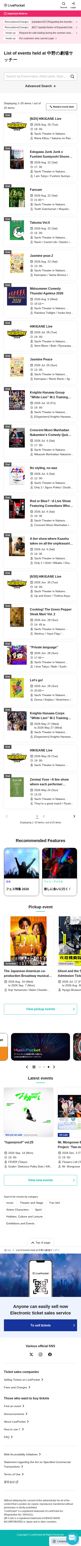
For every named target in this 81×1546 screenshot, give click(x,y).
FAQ (6, 1437)
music (10, 1202)
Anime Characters (17, 1209)
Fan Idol (55, 1202)
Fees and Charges (15, 1387)
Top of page (43, 1242)
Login (73, 7)
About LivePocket (15, 1421)
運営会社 (9, 1482)
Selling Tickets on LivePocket (22, 1379)
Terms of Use (12, 1474)
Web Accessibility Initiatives (21, 1454)
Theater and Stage (31, 1202)
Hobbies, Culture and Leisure (24, 1216)
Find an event (12, 1406)
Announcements (14, 1414)
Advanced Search (38, 86)
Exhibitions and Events (20, 1223)
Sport (38, 1209)
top (9, 1250)
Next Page (74, 816)
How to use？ (12, 1429)
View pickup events (40, 1009)
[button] (27, 1067)
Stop (34, 1067)
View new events (40, 1180)
